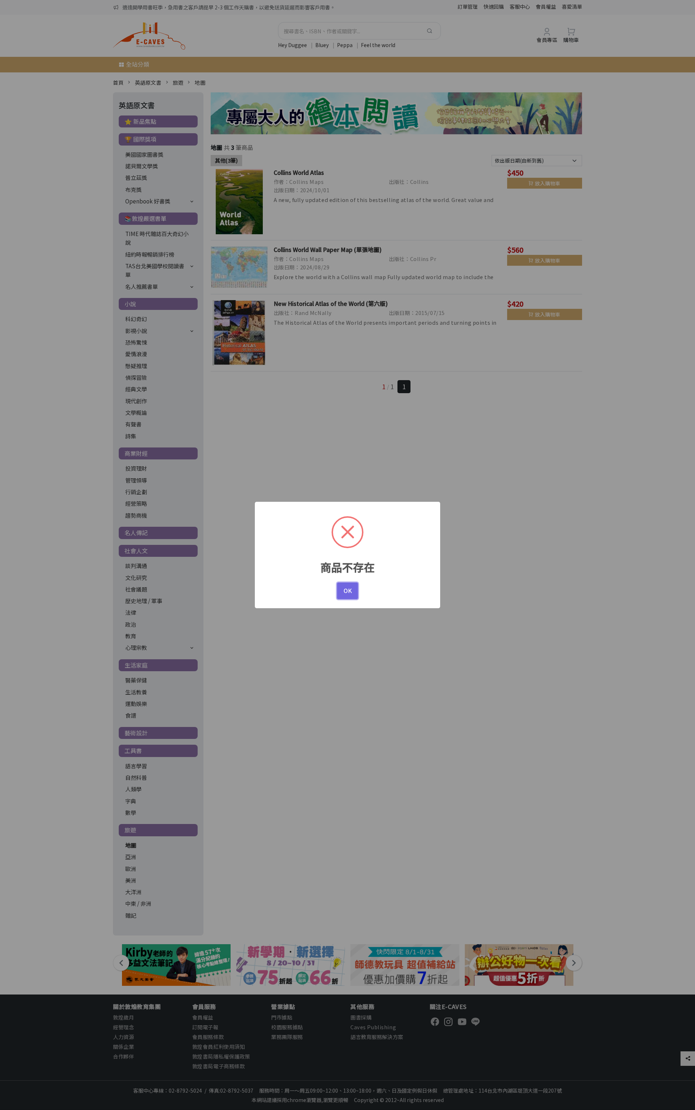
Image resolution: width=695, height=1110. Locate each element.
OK (348, 590)
